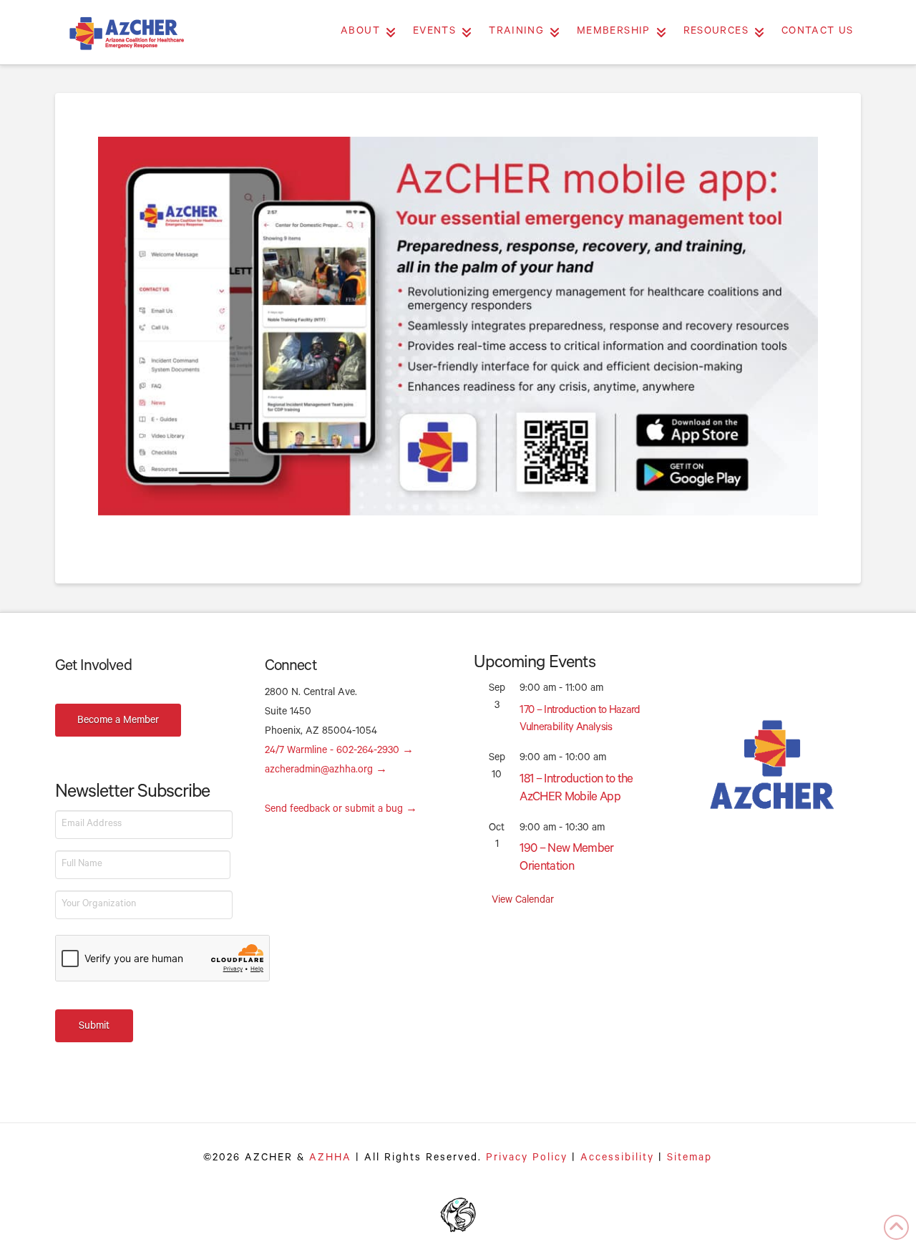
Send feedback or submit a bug (341, 810)
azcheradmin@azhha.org (326, 771)
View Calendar (523, 901)
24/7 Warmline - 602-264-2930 (339, 751)
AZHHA (330, 1159)
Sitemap (689, 1159)
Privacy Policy (526, 1159)
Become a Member (118, 721)
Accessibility (617, 1159)
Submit (94, 1027)
